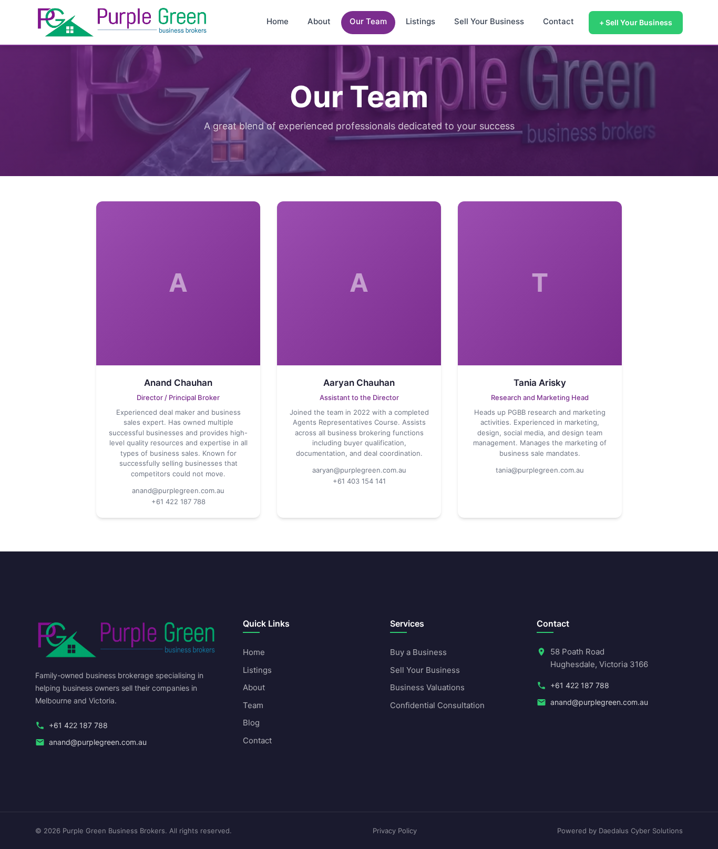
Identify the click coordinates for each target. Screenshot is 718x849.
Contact (558, 21)
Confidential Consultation (437, 705)
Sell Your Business (489, 21)
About (319, 21)
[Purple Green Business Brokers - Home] (122, 22)
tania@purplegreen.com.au (540, 470)
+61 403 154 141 (359, 481)
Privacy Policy (395, 830)
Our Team (368, 21)
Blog (251, 723)
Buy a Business (418, 652)
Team (253, 705)
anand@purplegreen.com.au (178, 490)
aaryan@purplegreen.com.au (359, 470)
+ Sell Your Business (635, 22)
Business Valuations (427, 687)
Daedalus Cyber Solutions (641, 830)
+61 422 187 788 (178, 501)
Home (277, 21)
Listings (420, 21)
